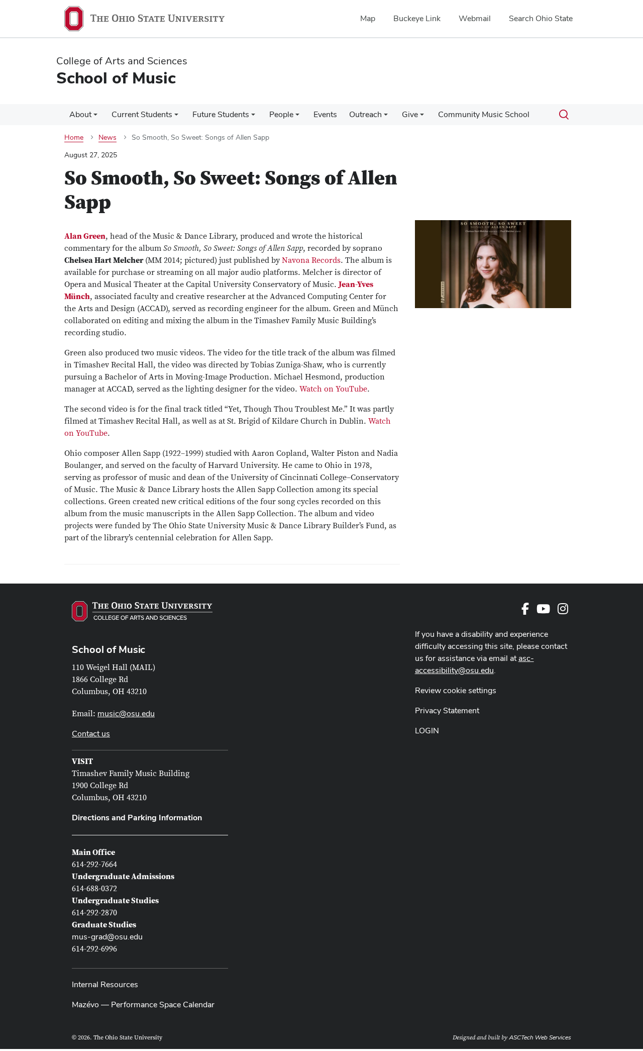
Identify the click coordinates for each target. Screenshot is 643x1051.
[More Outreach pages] (386, 117)
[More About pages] (95, 117)
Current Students (142, 114)
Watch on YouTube (333, 389)
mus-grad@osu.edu (107, 936)
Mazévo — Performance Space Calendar (143, 1004)
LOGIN (427, 730)
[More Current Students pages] (176, 117)
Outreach (365, 114)
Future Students (220, 114)
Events (325, 114)
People (281, 114)
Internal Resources (105, 984)
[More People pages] (297, 117)
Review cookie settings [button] (455, 690)
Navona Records (311, 260)
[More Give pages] (422, 117)
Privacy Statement (447, 710)
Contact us (91, 733)
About (80, 114)
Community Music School (483, 114)
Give (410, 114)
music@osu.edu (126, 713)
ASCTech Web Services (540, 1037)
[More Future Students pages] (253, 117)
